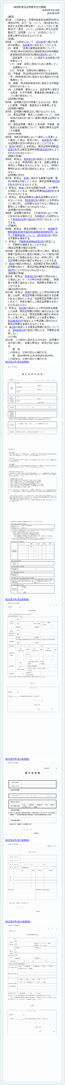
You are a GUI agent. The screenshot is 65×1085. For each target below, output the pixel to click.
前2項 (12, 327)
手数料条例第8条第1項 (31, 241)
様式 (41, 216)
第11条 (22, 308)
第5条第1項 (31, 200)
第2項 (32, 219)
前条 (26, 178)
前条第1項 (29, 159)
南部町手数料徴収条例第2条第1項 (33, 231)
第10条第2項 (15, 320)
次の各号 (41, 41)
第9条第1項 (19, 330)
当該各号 (27, 45)
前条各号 (46, 140)
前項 (11, 146)
